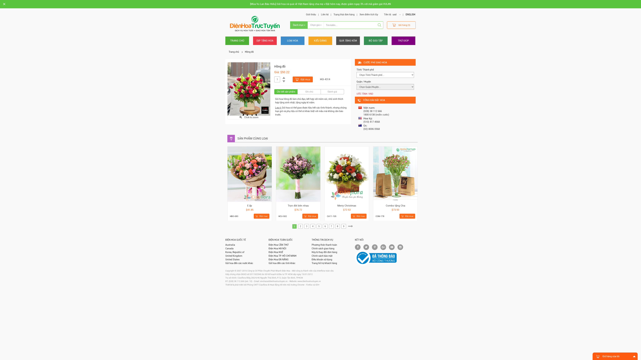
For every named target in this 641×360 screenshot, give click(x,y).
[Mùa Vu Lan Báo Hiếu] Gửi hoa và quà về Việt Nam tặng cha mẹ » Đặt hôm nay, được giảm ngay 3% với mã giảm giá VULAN (320, 4)
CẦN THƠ (283, 245)
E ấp (249, 205)
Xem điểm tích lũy (369, 14)
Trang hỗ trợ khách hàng (324, 263)
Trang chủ (237, 40)
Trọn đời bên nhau (298, 205)
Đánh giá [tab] (332, 91)
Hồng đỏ (249, 51)
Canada (229, 248)
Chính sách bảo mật (322, 255)
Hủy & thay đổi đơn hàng (324, 252)
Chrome (300, 285)
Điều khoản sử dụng (322, 259)
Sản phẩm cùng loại (252, 138)
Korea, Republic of (234, 252)
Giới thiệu (311, 14)
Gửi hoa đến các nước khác (239, 263)
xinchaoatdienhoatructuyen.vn (274, 281)
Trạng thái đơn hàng (344, 14)
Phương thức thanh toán (324, 245)
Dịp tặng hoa (265, 40)
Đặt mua (305, 79)
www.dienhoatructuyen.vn (309, 281)
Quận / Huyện (364, 81)
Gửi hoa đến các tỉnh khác (282, 263)
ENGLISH (410, 14)
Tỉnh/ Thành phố (365, 69)
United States (232, 259)
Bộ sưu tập (376, 40)
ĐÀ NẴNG (283, 259)
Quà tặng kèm (348, 40)
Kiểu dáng (320, 40)
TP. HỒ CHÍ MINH (287, 255)
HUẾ (281, 252)
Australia (230, 245)
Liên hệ (325, 14)
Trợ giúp (403, 40)
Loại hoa (292, 40)
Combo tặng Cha (395, 205)
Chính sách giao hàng (323, 248)
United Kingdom (233, 255)
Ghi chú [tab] (309, 91)
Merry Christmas (346, 205)
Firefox (309, 285)
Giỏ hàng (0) (404, 25)
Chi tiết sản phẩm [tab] (286, 91)
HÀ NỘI (282, 248)
